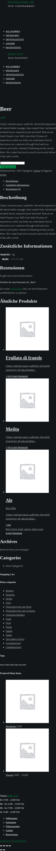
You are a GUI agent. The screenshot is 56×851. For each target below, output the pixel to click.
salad (24, 664)
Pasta (8, 619)
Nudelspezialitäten (15, 615)
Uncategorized (13, 643)
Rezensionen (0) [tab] (13, 189)
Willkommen (13, 31)
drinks (3, 174)
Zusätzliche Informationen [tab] (17, 185)
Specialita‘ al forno (15, 639)
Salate (9, 635)
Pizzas (9, 627)
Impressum (5, 840)
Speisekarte (12, 35)
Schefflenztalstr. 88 (21, 2)
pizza (20, 664)
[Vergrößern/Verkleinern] (1, 845)
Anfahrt (10, 44)
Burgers (10, 590)
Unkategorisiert (13, 647)
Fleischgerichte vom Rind (18, 606)
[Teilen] (7, 845)
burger (2, 664)
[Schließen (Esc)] (10, 845)
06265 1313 (15, 54)
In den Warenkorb (8, 167)
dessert (7, 664)
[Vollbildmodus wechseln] (4, 845)
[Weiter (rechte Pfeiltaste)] (4, 849)
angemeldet (16, 288)
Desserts (10, 594)
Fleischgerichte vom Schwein (20, 610)
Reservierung (13, 48)
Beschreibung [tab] (12, 181)
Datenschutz (20, 840)
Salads (9, 631)
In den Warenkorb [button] (19, 376)
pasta (16, 664)
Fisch (8, 602)
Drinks (37, 170)
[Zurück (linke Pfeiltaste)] (1, 849)
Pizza (8, 623)
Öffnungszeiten (15, 39)
